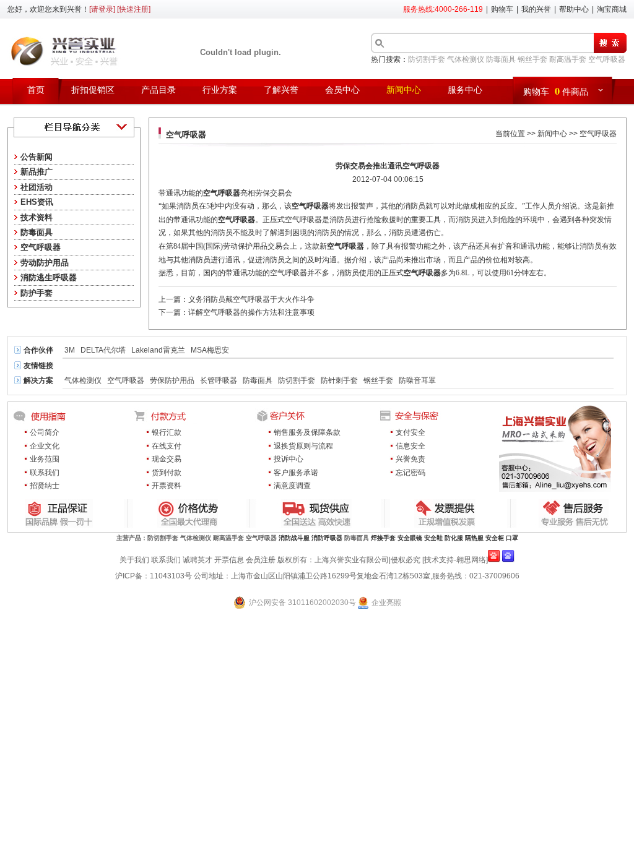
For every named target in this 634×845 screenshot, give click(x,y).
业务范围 (44, 459)
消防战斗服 (294, 537)
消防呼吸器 (326, 537)
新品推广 (36, 171)
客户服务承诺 (296, 472)
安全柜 (494, 537)
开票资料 (166, 485)
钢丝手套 (532, 59)
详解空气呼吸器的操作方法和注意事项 (251, 312)
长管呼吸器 (218, 380)
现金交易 (166, 459)
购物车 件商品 (555, 91)
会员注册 (261, 559)
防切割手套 (426, 59)
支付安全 (410, 432)
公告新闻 (36, 156)
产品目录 (158, 90)
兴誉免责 (410, 459)
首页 (36, 90)
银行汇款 (166, 432)
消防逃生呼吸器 (48, 277)
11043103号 (171, 576)
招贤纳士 (44, 485)
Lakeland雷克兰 (158, 350)
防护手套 (36, 293)
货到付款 (166, 472)
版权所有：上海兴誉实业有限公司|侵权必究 (348, 559)
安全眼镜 (409, 537)
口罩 (512, 537)
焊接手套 (383, 537)
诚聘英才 (197, 559)
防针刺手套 (339, 380)
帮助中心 (574, 9)
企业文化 (44, 446)
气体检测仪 (465, 59)
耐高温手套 (567, 59)
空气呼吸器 (606, 59)
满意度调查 (292, 485)
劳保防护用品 (172, 380)
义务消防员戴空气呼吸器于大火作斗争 (251, 299)
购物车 (502, 9)
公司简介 (44, 432)
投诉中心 (288, 459)
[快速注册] (133, 9)
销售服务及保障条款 (307, 432)
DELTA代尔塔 (103, 350)
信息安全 (410, 446)
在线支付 (166, 446)
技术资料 (36, 217)
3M (69, 350)
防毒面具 (501, 59)
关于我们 (134, 559)
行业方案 (219, 90)
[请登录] (102, 9)
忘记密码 (410, 472)
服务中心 (465, 90)
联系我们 (44, 472)
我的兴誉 (536, 9)
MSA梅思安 (210, 350)
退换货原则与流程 (303, 446)
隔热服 (474, 537)
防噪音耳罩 (417, 380)
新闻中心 (403, 90)
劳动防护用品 (44, 262)
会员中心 (342, 90)
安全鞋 (433, 537)
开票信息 (229, 559)
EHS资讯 (36, 202)
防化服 (454, 537)
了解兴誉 (281, 90)
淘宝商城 (612, 9)
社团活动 (36, 187)
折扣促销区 (93, 90)
